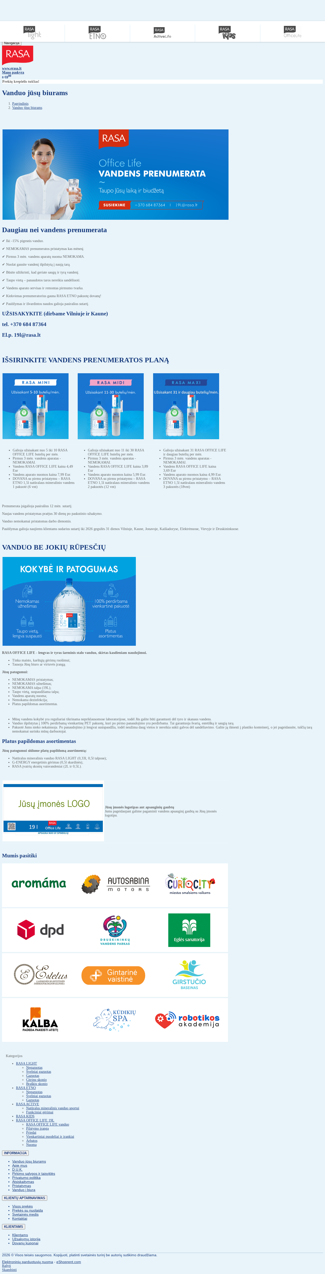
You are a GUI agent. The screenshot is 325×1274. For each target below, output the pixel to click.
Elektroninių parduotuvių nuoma (27, 1262)
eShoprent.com (68, 1262)
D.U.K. (17, 1169)
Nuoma (31, 1145)
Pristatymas (21, 1186)
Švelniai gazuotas (38, 1072)
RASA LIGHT (26, 1063)
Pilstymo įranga (37, 1128)
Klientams (13, 1227)
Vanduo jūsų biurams (29, 1161)
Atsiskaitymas (23, 1182)
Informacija (15, 1153)
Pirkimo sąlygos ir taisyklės (33, 1173)
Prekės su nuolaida (27, 1210)
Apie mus (19, 1165)
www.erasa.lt (12, 68)
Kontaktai (19, 1218)
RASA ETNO (26, 1088)
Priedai (31, 1132)
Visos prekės (22, 1206)
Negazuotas (34, 1067)
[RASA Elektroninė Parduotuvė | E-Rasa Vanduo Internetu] (17, 64)
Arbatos (31, 1141)
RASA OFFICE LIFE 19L (35, 1120)
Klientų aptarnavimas (24, 1198)
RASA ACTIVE (27, 1104)
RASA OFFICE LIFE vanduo (47, 1124)
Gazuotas (32, 1076)
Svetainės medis (25, 1214)
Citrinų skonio (36, 1080)
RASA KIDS (25, 1116)
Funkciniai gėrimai (39, 1112)
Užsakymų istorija (26, 1239)
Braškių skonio (36, 1084)
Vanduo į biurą (23, 1190)
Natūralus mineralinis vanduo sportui (52, 1108)
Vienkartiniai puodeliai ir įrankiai (50, 1137)
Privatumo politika (26, 1178)
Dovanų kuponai (25, 1243)
